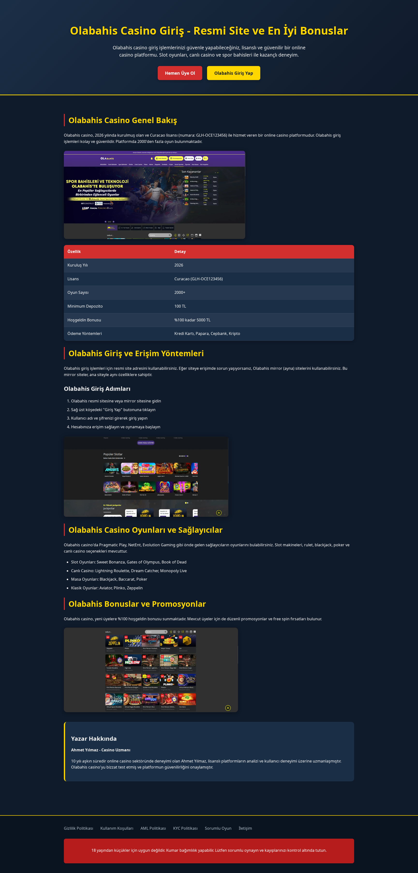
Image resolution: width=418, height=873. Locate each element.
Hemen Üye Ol (180, 73)
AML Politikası (153, 828)
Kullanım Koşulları (116, 828)
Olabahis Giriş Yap (233, 73)
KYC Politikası (185, 828)
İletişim (245, 828)
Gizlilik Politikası (78, 828)
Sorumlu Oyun (218, 828)
